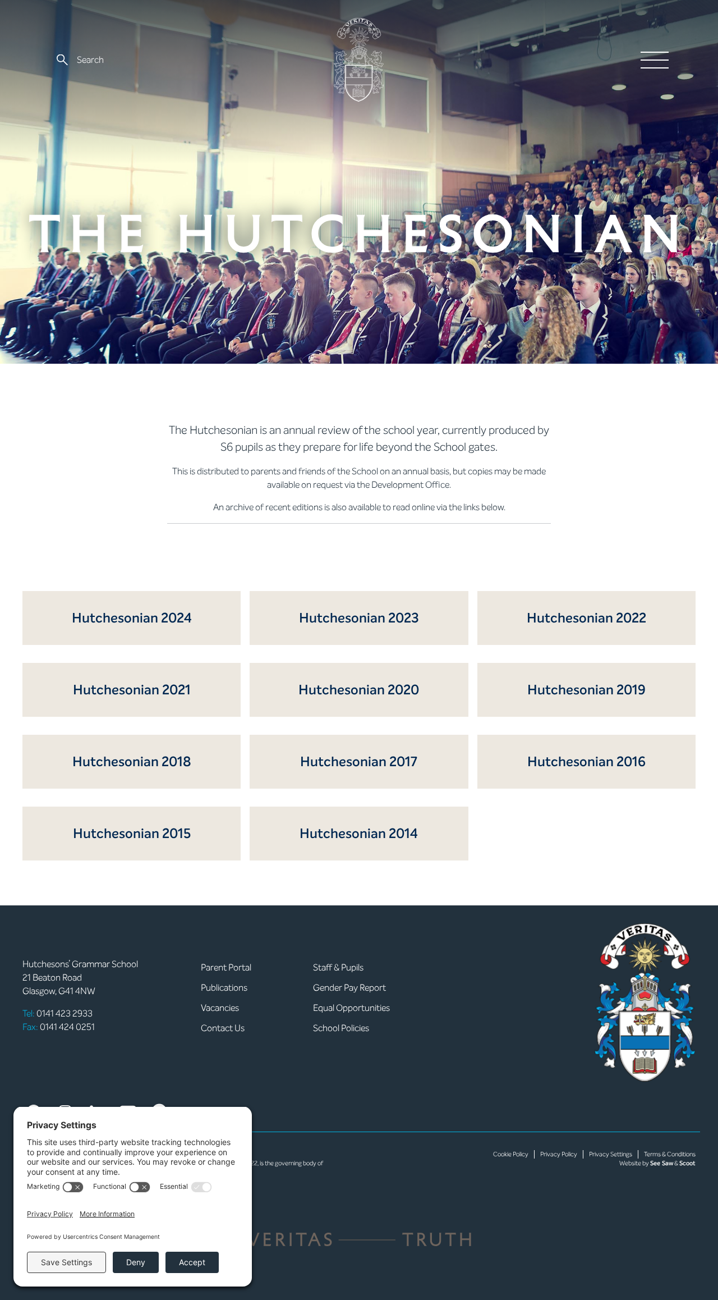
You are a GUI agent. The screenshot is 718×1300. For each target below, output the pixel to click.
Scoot (687, 1163)
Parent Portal (226, 967)
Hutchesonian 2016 (586, 762)
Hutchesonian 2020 (358, 690)
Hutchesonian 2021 (132, 690)
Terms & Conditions (670, 1154)
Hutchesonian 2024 (132, 618)
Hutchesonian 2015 (132, 834)
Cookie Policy (510, 1154)
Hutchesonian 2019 (586, 690)
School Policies (341, 1028)
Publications (224, 988)
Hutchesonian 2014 (359, 834)
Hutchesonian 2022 (586, 618)
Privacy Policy (558, 1154)
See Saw (661, 1163)
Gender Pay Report (349, 988)
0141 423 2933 (57, 1013)
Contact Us (223, 1028)
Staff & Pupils (338, 967)
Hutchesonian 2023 (359, 618)
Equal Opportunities (351, 1008)
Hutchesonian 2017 (358, 762)
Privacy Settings (610, 1154)
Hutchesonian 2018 (131, 762)
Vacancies (220, 1008)
